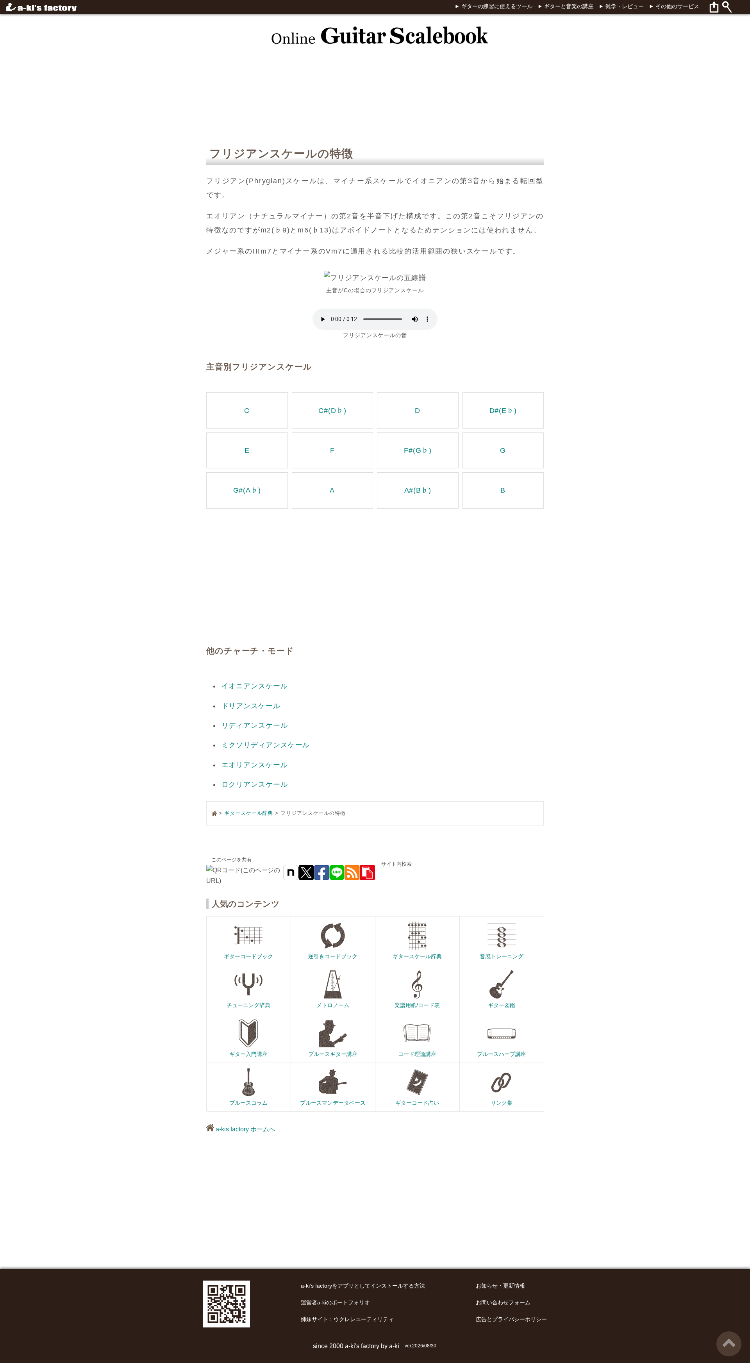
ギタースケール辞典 (248, 813)
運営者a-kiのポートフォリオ (335, 1303)
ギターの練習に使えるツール (496, 6)
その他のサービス (677, 6)
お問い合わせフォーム (503, 1303)
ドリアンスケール (250, 706)
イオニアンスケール (254, 686)
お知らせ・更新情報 (500, 1286)
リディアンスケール (254, 725)
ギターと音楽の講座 (568, 6)
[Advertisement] (697, 681)
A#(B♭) (417, 490)
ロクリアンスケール (254, 784)
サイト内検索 (396, 864)
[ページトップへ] (728, 1334)
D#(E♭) (503, 410)
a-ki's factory (362, 1346)
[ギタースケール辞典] (375, 30)
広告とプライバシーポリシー (511, 1319)
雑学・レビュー (624, 6)
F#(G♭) (417, 450)
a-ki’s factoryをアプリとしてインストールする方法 (363, 1286)
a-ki (394, 1346)
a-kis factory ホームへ (244, 1129)
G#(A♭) (247, 490)
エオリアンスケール (254, 765)
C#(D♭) (332, 410)
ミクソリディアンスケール (265, 745)
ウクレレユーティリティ (364, 1319)
